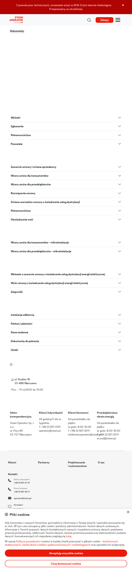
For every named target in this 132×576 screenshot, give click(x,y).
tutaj (68, 536)
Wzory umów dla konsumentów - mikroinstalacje (40, 242)
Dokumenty (17, 31)
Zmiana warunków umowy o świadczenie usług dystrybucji (45, 202)
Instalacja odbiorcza (22, 314)
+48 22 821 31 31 (22, 482)
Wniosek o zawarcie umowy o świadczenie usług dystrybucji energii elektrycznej (58, 274)
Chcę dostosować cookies (66, 563)
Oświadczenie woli (22, 219)
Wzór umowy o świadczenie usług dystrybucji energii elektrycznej (49, 283)
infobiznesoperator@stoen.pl (84, 434)
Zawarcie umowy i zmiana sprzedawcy (33, 166)
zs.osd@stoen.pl (106, 438)
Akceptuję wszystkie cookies (66, 553)
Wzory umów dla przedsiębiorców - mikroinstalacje (41, 251)
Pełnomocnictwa (21, 135)
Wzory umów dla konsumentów (29, 175)
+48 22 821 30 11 (22, 491)
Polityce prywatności (28, 541)
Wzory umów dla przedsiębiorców (31, 184)
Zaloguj (104, 19)
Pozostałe (17, 144)
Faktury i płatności (21, 323)
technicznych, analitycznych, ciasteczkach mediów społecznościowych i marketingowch (61, 543)
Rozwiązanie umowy (23, 193)
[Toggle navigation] (117, 20)
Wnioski (15, 117)
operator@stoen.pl (50, 430)
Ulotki (14, 350)
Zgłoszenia (17, 126)
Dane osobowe (19, 332)
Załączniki (17, 291)
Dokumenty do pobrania (25, 341)
